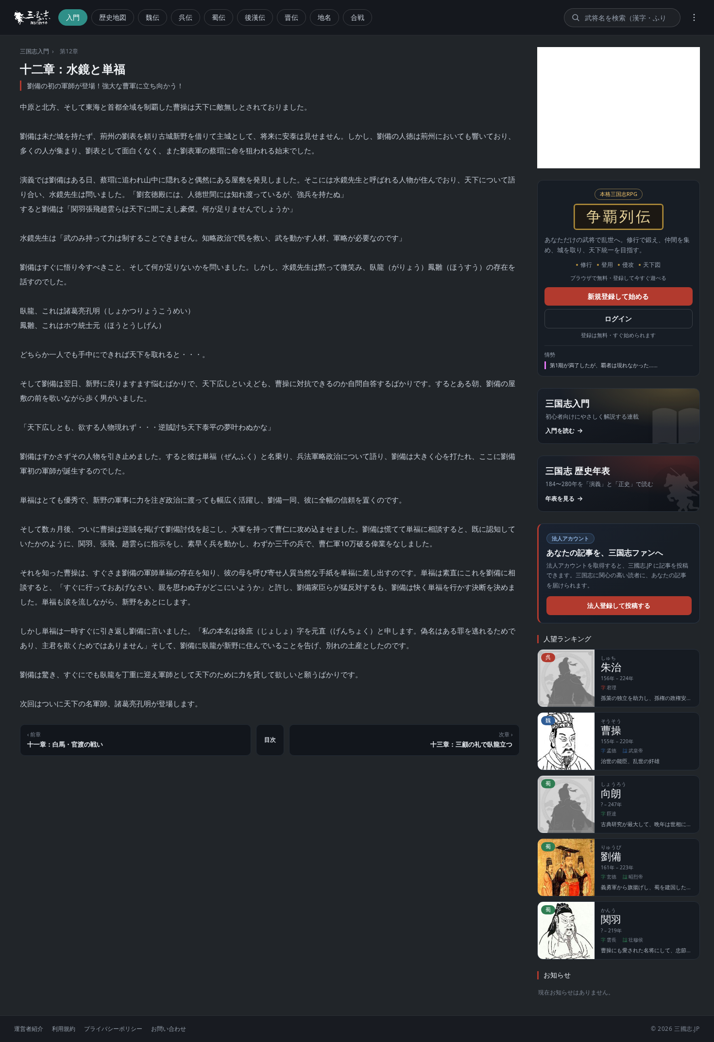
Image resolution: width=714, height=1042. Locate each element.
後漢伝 (255, 17)
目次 (270, 739)
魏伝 (152, 17)
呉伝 (185, 17)
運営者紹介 (28, 1029)
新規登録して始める (618, 296)
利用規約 (63, 1029)
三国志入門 (34, 51)
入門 (73, 17)
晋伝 (291, 17)
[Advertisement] (618, 107)
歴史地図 (112, 17)
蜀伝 (218, 17)
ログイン (618, 318)
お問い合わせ (168, 1029)
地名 (324, 17)
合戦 (357, 17)
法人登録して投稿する (618, 605)
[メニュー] (694, 17)
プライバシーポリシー (113, 1029)
